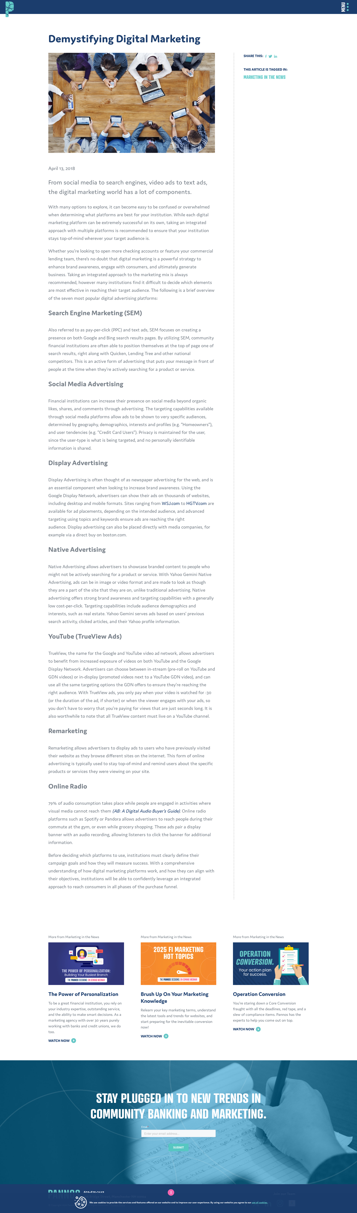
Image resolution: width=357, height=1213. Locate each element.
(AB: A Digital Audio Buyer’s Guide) (146, 811)
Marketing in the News (265, 77)
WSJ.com (171, 503)
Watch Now (62, 1040)
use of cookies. (260, 1202)
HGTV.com (196, 503)
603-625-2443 (94, 1192)
